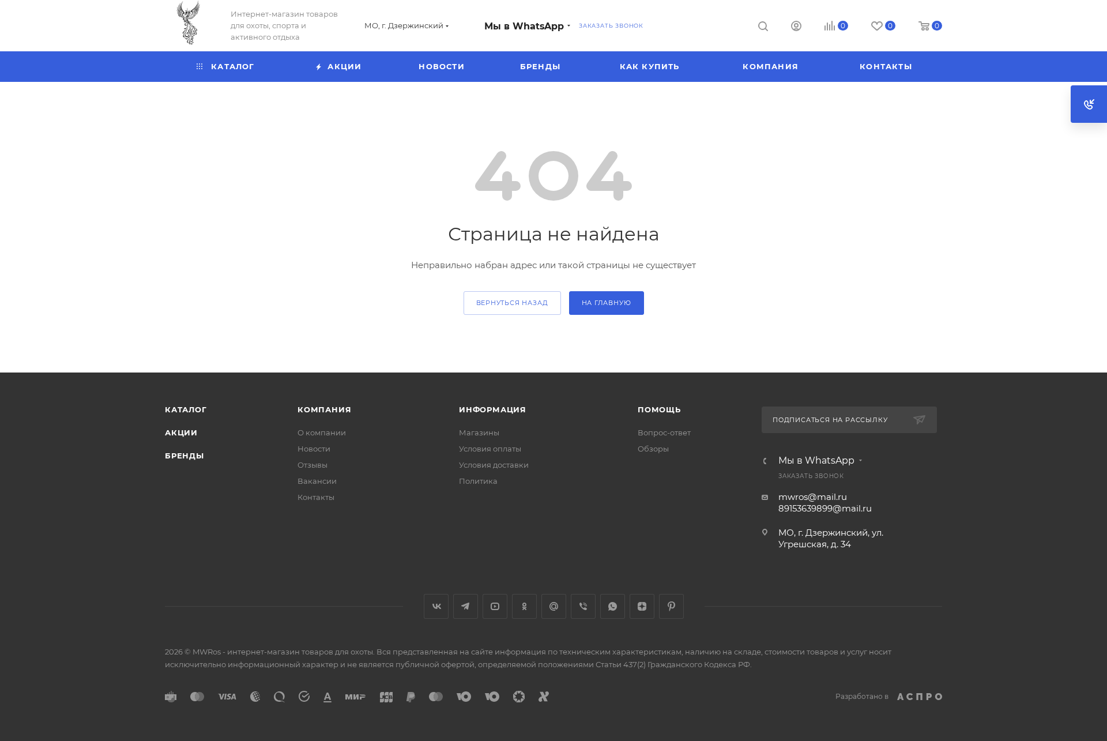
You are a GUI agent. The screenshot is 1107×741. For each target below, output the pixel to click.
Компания (324, 409)
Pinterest (671, 606)
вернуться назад (512, 303)
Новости (314, 448)
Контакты (316, 497)
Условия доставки (494, 464)
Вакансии (317, 481)
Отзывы (312, 464)
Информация (492, 409)
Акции (181, 432)
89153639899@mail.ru (825, 508)
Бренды (184, 455)
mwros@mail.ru (812, 496)
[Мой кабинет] (796, 27)
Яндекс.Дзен (642, 606)
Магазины (479, 432)
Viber (583, 606)
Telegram (465, 606)
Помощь (659, 409)
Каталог (186, 409)
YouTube (495, 606)
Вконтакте (436, 606)
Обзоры (653, 448)
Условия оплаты (490, 448)
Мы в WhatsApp (524, 26)
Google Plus (553, 606)
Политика (478, 481)
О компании (322, 432)
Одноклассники (524, 606)
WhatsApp (612, 606)
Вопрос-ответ (664, 432)
